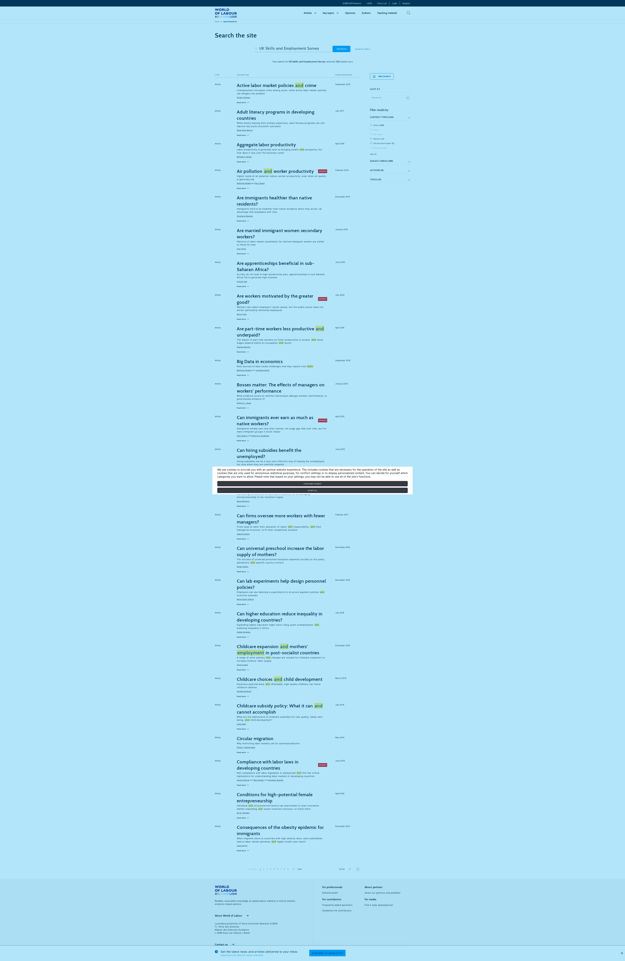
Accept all (313, 490)
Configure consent (312, 484)
